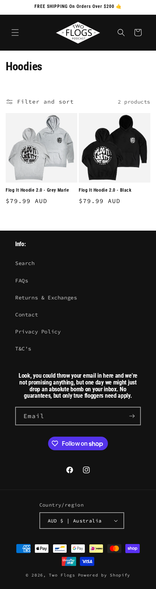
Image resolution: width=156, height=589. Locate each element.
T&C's (23, 348)
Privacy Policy (38, 331)
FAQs (21, 280)
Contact (26, 314)
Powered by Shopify (104, 575)
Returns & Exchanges (46, 297)
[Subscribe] (131, 416)
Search (25, 263)
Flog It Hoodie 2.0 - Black (105, 190)
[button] (15, 32)
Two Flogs (62, 575)
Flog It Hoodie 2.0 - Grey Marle (37, 190)
